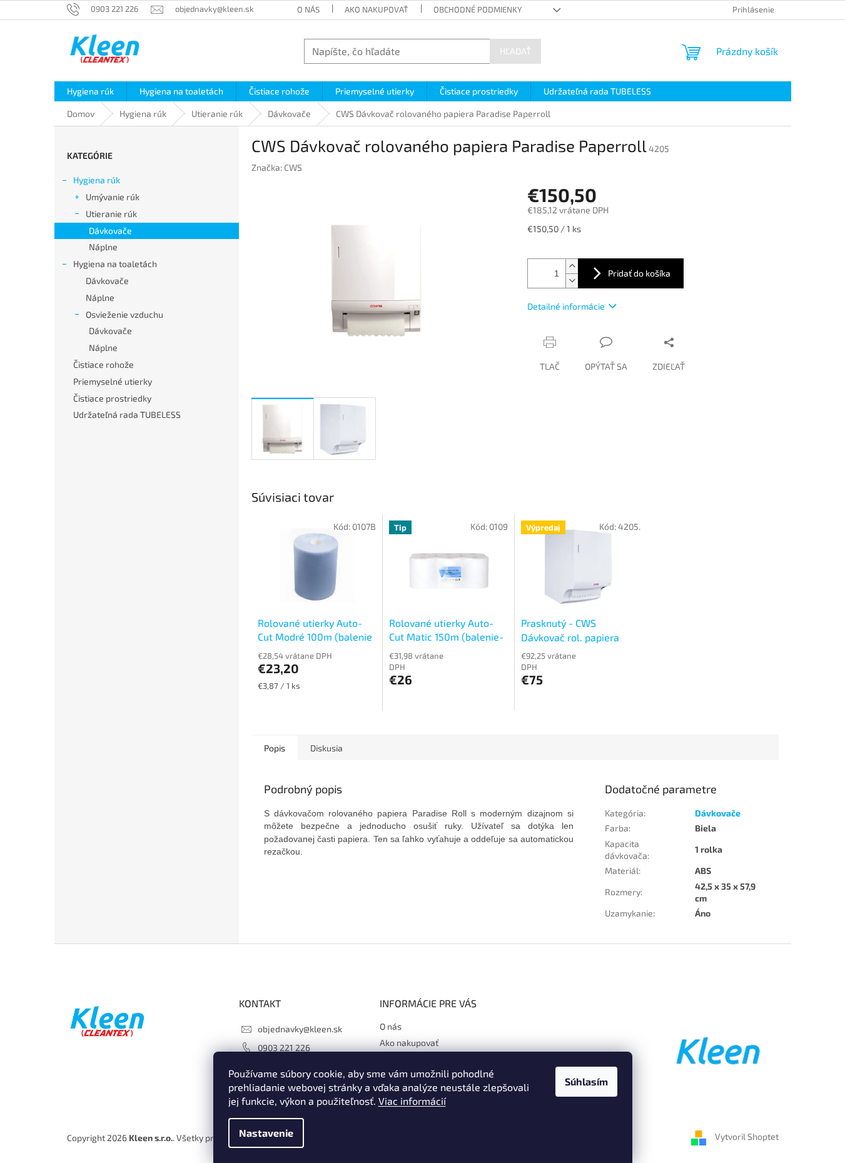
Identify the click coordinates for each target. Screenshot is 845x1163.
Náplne (103, 246)
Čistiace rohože (103, 364)
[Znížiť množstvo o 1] (571, 280)
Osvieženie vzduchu (124, 314)
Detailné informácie (566, 306)
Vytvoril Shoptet (747, 1136)
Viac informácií (412, 1101)
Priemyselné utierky (112, 381)
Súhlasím (586, 1081)
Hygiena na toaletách (115, 263)
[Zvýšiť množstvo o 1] (571, 266)
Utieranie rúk (111, 213)
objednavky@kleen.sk (300, 1028)
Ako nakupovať (376, 9)
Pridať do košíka (639, 273)
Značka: (276, 167)
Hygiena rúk (96, 180)
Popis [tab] (274, 748)
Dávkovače (110, 230)
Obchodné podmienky (477, 9)
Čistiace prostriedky (112, 398)
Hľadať (515, 51)
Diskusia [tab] (326, 748)
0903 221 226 (284, 1047)
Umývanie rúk (112, 196)
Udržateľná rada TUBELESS (127, 414)
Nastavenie (266, 1133)
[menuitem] (90, 91)
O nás (308, 9)
